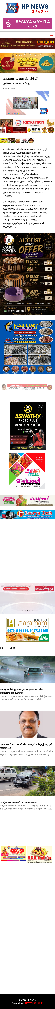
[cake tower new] (27, 315)
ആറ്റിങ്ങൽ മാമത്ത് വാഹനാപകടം (18, 782)
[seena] (17, 143)
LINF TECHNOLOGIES (33, 982)
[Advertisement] (27, 551)
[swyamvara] (27, 592)
